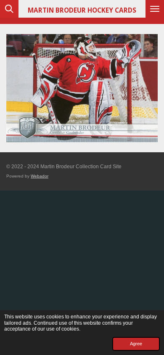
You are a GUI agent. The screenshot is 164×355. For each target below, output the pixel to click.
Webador (39, 176)
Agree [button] (136, 343)
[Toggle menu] (154, 9)
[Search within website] (9, 9)
